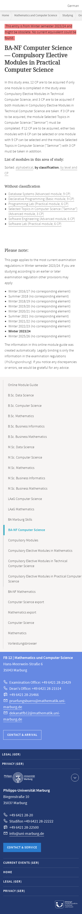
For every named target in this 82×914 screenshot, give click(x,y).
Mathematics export (22, 612)
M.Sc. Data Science (21, 447)
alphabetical (24, 167)
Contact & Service (22, 848)
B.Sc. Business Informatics (26, 426)
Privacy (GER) (13, 764)
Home (5, 15)
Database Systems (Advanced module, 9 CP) (39, 194)
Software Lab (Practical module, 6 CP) (34, 224)
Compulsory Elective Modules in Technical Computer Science (37, 563)
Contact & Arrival (22, 735)
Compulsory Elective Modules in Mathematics (40, 550)
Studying (67, 15)
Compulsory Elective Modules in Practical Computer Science (44, 579)
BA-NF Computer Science (26, 530)
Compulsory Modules (23, 540)
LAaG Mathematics (21, 509)
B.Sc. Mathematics (21, 416)
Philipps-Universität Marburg (19, 777)
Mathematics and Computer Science (35, 15)
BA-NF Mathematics (21, 592)
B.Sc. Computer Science (25, 405)
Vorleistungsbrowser (22, 643)
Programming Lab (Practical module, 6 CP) (38, 204)
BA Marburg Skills (20, 519)
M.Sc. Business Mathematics (27, 488)
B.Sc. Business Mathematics (27, 437)
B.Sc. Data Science (21, 395)
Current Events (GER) (21, 863)
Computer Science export (26, 602)
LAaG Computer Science (25, 499)
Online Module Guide (23, 385)
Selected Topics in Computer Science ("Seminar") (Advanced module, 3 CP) (42, 211)
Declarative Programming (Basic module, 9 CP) (41, 199)
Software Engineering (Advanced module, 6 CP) (41, 219)
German (73, 6)
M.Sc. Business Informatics (26, 478)
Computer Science (21, 623)
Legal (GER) (11, 755)
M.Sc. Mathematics (21, 468)
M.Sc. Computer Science (25, 457)
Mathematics (17, 633)
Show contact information (75, 777)
